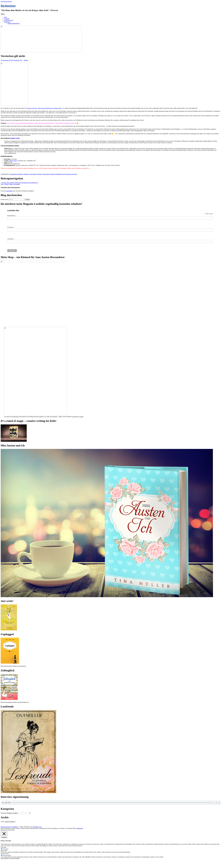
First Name (10, 227)
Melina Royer (62, 174)
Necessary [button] (3, 847)
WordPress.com (37, 827)
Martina (26, 60)
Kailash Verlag (15, 138)
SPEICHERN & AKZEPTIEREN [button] (10, 858)
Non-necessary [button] (5, 853)
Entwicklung (33, 174)
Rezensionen (46, 174)
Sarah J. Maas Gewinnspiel (10, 184)
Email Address (11, 216)
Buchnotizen (8, 5)
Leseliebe (6, 18)
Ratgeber (39, 174)
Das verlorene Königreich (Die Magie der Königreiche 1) (19, 182)
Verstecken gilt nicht (71, 174)
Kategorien (4, 813)
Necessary (5, 849)
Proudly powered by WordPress (9, 827)
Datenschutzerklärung (14, 23)
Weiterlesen (80, 828)
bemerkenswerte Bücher (16, 174)
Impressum (7, 22)
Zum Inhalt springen (6, 1)
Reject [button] (74, 828)
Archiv (3, 821)
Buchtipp (26, 174)
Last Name (10, 239)
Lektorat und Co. (9, 20)
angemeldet (9, 191)
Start (5, 17)
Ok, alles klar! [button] (68, 828)
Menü (2, 14)
